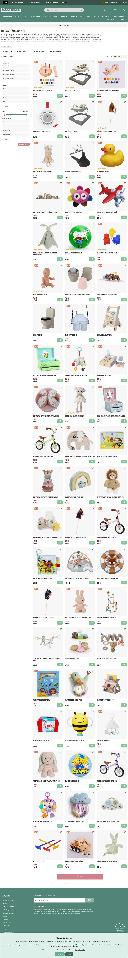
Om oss (5, 903)
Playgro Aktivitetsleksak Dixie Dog (43, 822)
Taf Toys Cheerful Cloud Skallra (74, 822)
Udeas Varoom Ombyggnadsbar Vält (107, 295)
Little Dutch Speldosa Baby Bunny (42, 172)
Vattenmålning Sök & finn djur (41, 700)
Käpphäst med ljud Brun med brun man (108, 131)
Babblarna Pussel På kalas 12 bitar (107, 457)
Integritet (5, 919)
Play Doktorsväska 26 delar (41, 741)
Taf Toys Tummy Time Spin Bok (105, 700)
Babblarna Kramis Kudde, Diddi (73, 212)
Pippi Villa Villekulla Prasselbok (42, 578)
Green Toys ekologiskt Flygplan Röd (107, 212)
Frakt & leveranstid (8, 913)
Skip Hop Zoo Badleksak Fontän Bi (74, 741)
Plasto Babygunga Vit (71, 335)
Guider (5, 916)
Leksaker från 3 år (55, 51)
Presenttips (106, 16)
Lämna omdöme (8, 900)
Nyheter (122, 19)
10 (71, 884)
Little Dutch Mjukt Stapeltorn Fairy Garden (45, 497)
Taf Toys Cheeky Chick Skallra (73, 700)
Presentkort (112, 19)
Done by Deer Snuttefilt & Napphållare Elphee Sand (80, 457)
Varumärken (119, 16)
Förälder (53, 16)
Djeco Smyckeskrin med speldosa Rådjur (44, 376)
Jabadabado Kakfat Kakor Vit (73, 658)
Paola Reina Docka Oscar (40, 295)
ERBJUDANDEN (85, 16)
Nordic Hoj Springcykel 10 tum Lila (107, 781)
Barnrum (63, 16)
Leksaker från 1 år (22, 51)
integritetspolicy (80, 950)
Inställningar (60, 954)
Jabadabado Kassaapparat (104, 376)
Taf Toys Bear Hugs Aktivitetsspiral (107, 658)
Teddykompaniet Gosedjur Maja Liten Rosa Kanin (46, 781)
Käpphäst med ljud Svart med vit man (43, 618)
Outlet (96, 16)
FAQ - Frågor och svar (9, 910)
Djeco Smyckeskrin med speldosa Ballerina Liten (111, 416)
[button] (114, 2)
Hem (60, 25)
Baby (26, 16)
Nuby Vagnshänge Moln (103, 741)
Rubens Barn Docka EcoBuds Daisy (74, 416)
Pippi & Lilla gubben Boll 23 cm (73, 253)
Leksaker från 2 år (39, 51)
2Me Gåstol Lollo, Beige (71, 91)
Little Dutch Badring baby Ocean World (108, 578)
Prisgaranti (6, 929)
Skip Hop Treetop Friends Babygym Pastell (77, 578)
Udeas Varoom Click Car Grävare (74, 861)
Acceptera (69, 954)
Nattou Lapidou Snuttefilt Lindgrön (107, 861)
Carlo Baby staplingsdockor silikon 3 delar (77, 295)
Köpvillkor (6, 926)
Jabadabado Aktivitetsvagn (104, 335)
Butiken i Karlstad (8, 907)
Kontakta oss (7, 922)
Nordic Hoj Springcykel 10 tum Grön (43, 457)
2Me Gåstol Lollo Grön (71, 131)
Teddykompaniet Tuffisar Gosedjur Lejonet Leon (110, 497)
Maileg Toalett (37, 335)
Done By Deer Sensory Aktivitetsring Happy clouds (47, 538)
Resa (44, 16)
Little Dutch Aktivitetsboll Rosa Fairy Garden (46, 416)
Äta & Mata (35, 16)
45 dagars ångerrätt (52, 2)
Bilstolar (17, 16)
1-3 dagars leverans (17, 2)
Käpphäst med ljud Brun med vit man (75, 538)
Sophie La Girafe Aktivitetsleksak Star (76, 376)
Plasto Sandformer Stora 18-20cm (107, 253)
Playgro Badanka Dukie (103, 172)
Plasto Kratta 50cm (38, 861)
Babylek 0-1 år (7, 51)
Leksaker (73, 16)
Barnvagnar (7, 16)
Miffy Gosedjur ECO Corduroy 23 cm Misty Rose (78, 618)
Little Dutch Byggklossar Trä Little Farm (45, 212)
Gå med (89, 900)
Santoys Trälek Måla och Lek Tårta (43, 91)
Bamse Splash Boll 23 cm (72, 781)
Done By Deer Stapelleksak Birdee (74, 497)
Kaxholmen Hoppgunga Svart (73, 172)
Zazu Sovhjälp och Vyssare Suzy (42, 131)
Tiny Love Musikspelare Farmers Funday (108, 822)
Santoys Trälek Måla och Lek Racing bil (108, 91)
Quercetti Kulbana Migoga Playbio (106, 618)
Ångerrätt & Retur (8, 932)
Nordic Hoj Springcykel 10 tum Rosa (107, 538)
